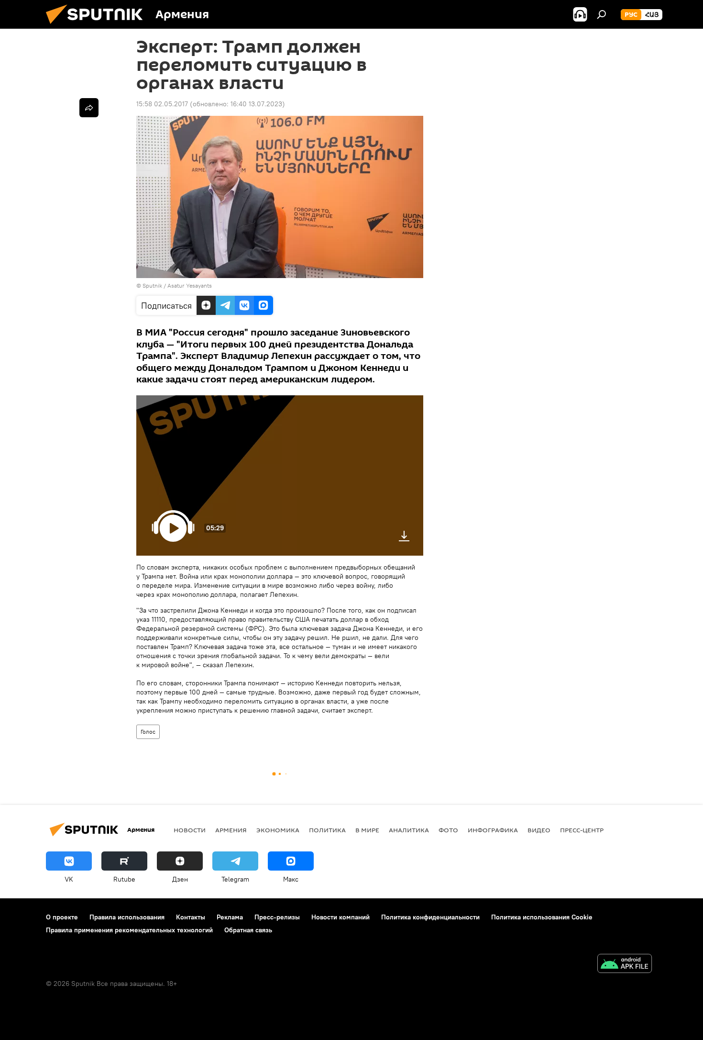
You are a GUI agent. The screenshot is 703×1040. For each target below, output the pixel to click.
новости (190, 830)
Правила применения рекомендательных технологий (129, 930)
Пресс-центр (582, 830)
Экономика (277, 830)
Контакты (190, 917)
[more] (89, 107)
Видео (538, 830)
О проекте (62, 917)
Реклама (230, 917)
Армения (231, 830)
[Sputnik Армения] (98, 26)
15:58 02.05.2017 (162, 104)
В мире (367, 830)
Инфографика (493, 830)
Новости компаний (340, 917)
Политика (327, 830)
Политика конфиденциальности (430, 917)
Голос (148, 731)
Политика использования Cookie (542, 917)
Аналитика (409, 830)
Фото (448, 830)
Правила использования (127, 917)
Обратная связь (248, 930)
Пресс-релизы (277, 917)
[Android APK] (624, 964)
